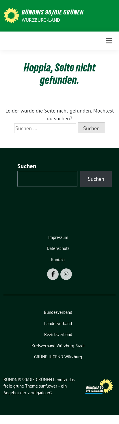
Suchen (26, 166)
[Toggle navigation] (109, 40)
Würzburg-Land (41, 20)
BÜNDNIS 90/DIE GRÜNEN (52, 12)
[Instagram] (66, 274)
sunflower (48, 386)
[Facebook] (53, 274)
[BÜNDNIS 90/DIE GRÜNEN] (11, 15)
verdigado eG (39, 392)
